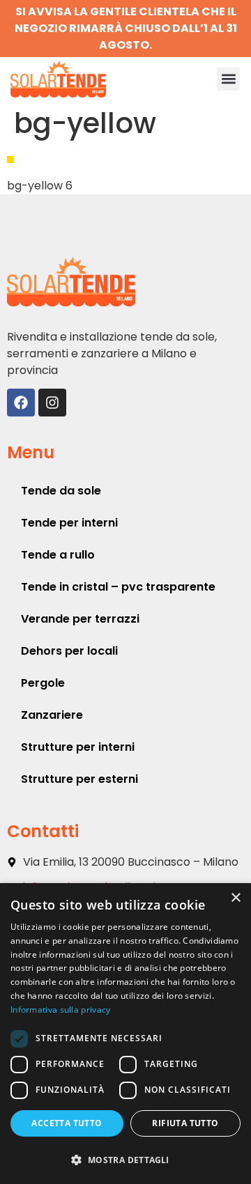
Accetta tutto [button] (66, 1123)
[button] (228, 79)
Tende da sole (61, 491)
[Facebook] (21, 402)
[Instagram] (52, 402)
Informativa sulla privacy (60, 1009)
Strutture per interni (78, 747)
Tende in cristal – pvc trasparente (118, 587)
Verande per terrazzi (80, 619)
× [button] (235, 898)
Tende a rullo (58, 555)
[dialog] (125, 1033)
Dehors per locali (69, 651)
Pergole (43, 683)
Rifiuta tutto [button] (185, 1123)
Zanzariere (52, 715)
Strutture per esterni (79, 779)
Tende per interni (69, 523)
